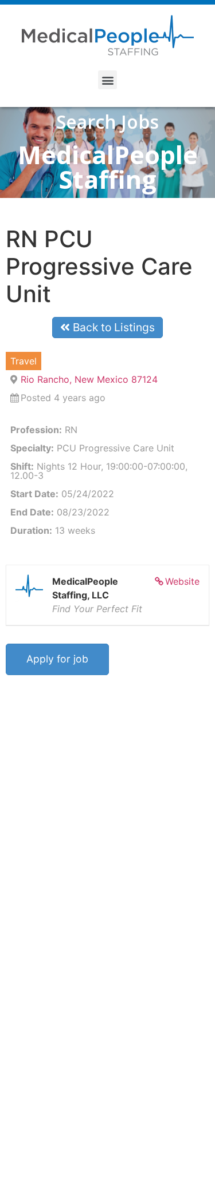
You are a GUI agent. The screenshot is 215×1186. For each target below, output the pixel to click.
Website (182, 581)
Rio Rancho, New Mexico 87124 (89, 379)
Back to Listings (112, 327)
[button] (107, 79)
